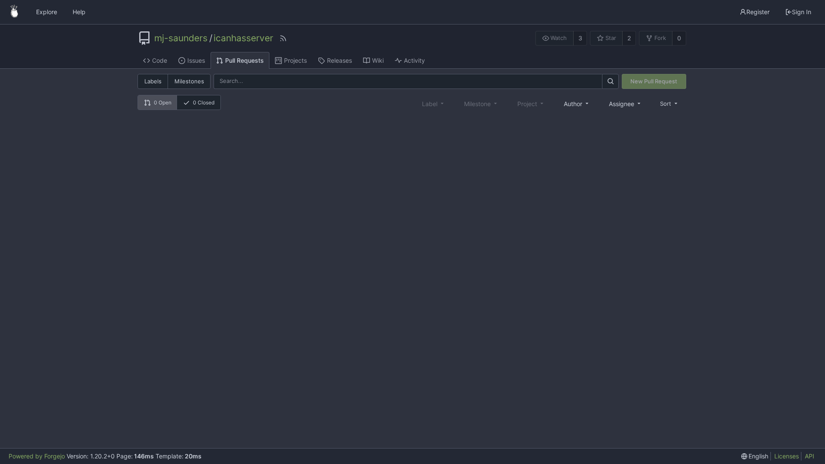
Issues (196, 60)
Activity (414, 60)
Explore (46, 11)
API (809, 456)
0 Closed (203, 102)
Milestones (189, 81)
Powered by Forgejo (37, 456)
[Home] (14, 12)
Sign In (801, 11)
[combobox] (577, 103)
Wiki (378, 60)
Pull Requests (244, 60)
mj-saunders (181, 38)
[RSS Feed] (283, 38)
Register (758, 11)
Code (159, 60)
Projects (295, 60)
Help (79, 11)
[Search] (610, 81)
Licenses (786, 456)
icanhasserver (243, 38)
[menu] (669, 103)
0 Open (162, 102)
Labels (153, 81)
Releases (339, 60)
